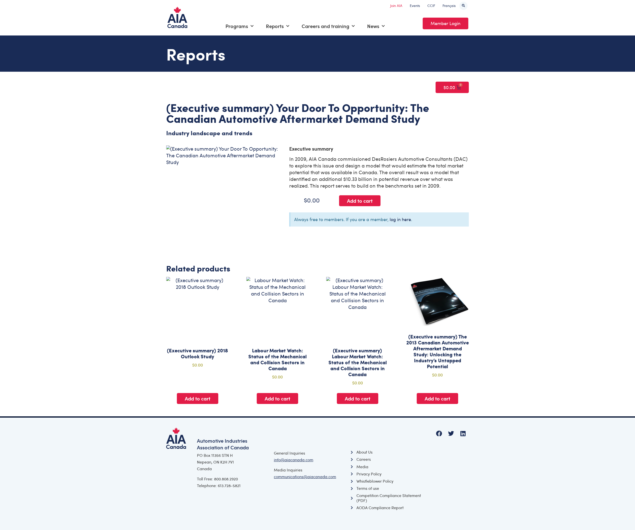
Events (415, 5)
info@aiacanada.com (293, 460)
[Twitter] (451, 433)
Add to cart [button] (197, 398)
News (373, 26)
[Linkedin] (463, 433)
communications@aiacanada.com (305, 476)
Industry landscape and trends (209, 133)
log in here (400, 219)
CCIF (431, 5)
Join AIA (396, 5)
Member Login (445, 23)
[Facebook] (439, 433)
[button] (463, 6)
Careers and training (325, 26)
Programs (236, 26)
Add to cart (360, 200)
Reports (275, 26)
